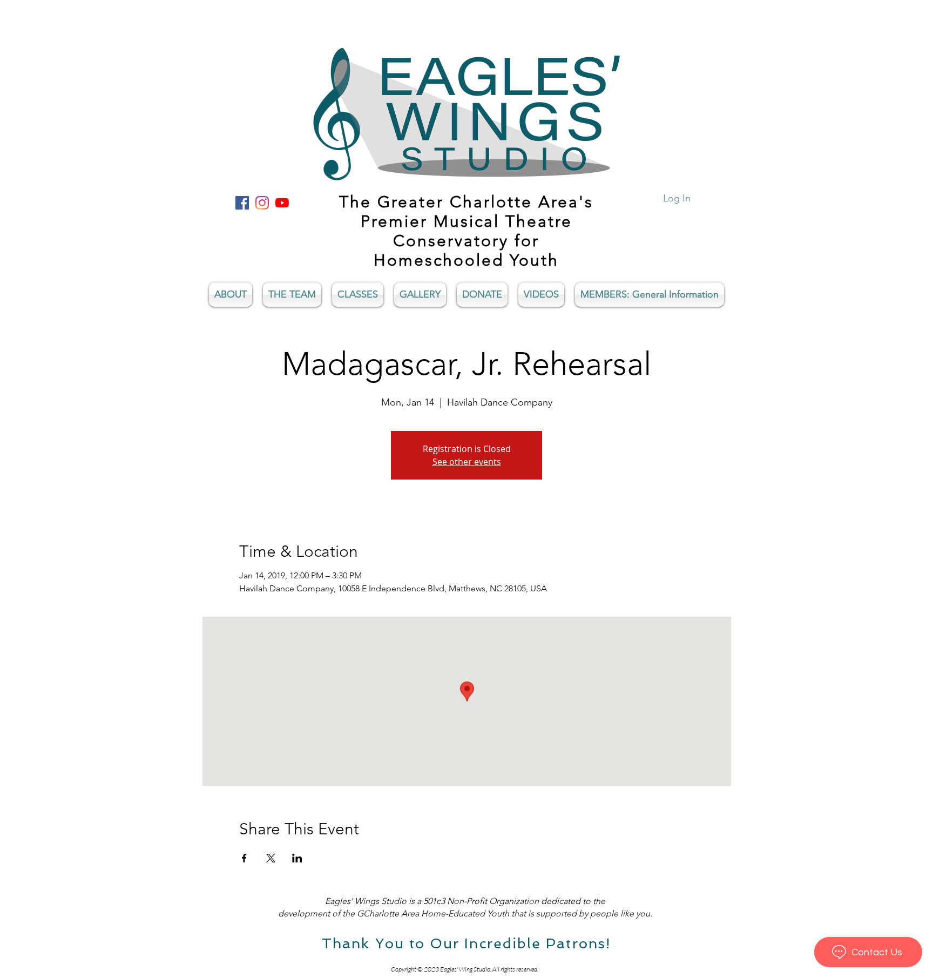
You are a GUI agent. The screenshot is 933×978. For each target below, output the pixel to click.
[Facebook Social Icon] (242, 203)
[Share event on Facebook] (244, 858)
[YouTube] (282, 203)
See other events (466, 462)
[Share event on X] (271, 858)
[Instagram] (262, 203)
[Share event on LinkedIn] (297, 858)
